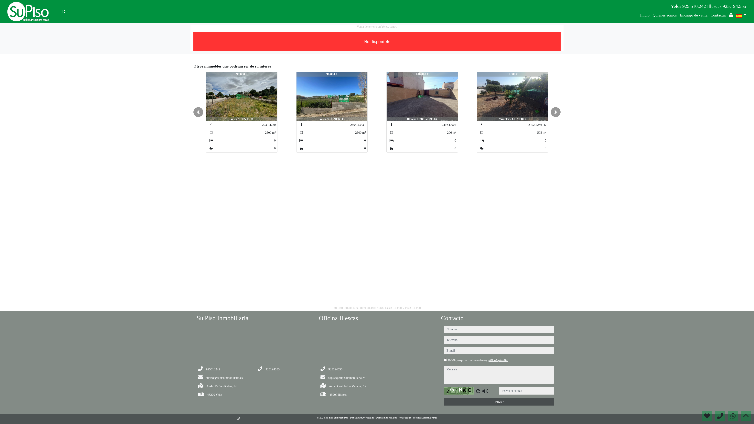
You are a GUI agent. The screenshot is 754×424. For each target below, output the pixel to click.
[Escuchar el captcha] (485, 391)
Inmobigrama (429, 417)
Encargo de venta (693, 15)
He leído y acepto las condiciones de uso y (478, 360)
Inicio (645, 15)
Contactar (718, 15)
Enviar (499, 401)
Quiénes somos (665, 15)
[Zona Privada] (731, 15)
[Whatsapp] (63, 11)
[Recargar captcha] (478, 391)
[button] (198, 112)
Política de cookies (386, 417)
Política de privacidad (362, 417)
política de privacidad (498, 360)
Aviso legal (405, 417)
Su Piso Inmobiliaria (337, 417)
